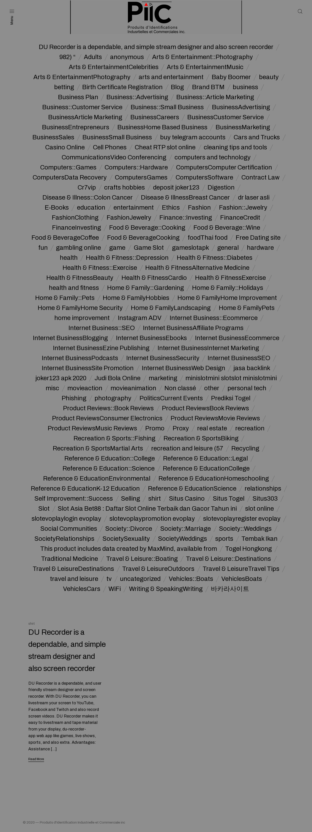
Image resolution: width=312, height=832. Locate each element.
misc (52, 388)
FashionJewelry (129, 217)
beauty (269, 77)
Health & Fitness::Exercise (100, 267)
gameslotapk (190, 247)
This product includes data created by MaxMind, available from (128, 548)
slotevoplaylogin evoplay (66, 518)
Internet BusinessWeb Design (183, 368)
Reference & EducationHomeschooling (214, 478)
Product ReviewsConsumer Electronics (107, 418)
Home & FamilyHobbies (136, 297)
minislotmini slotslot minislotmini (231, 378)
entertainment (134, 207)
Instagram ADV (139, 318)
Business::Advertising (137, 97)
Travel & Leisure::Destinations (228, 558)
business (245, 87)
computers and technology (213, 157)
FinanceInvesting (76, 227)
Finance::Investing (185, 217)
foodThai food (207, 237)
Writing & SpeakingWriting (166, 588)
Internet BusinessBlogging (70, 338)
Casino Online (65, 147)
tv (109, 578)
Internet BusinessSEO (239, 358)
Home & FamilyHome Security (80, 307)
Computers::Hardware (136, 167)
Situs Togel (228, 498)
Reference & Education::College (109, 458)
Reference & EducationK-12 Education (85, 488)
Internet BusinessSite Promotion (88, 368)
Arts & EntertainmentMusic (205, 67)
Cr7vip (87, 187)
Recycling (245, 448)
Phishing (74, 398)
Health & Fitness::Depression (127, 257)
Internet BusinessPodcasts (80, 358)
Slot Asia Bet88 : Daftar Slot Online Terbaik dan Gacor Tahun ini (147, 508)
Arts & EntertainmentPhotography (81, 77)
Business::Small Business (167, 107)
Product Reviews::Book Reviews (108, 408)
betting (64, 87)
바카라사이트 (230, 588)
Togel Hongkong (248, 548)
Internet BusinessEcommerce (237, 338)
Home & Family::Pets (65, 297)
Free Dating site (258, 237)
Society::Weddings (245, 528)
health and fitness (74, 287)
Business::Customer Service (82, 107)
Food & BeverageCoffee (65, 237)
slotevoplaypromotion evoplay (152, 518)
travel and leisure (74, 578)
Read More (36, 759)
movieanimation (133, 388)
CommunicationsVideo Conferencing (114, 157)
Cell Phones (110, 147)
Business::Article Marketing (215, 97)
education (91, 207)
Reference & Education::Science (109, 468)
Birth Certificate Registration (122, 87)
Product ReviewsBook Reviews (205, 408)
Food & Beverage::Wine (226, 227)
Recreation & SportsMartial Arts (98, 448)
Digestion (221, 187)
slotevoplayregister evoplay (241, 518)
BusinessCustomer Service (225, 117)
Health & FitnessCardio (154, 277)
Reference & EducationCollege (206, 468)
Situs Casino (187, 498)
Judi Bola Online (117, 378)
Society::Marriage (185, 528)
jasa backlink (251, 368)
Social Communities (68, 528)
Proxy (181, 428)
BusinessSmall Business (117, 137)
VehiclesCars (81, 588)
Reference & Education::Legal (205, 458)
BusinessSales (53, 137)
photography (113, 398)
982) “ (67, 57)
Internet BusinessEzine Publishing (101, 348)
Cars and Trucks (257, 137)
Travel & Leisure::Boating (142, 558)
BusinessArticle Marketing (85, 117)
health (69, 257)
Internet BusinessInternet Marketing (208, 348)
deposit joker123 (176, 187)
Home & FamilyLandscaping (171, 307)
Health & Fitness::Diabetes (214, 257)
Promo (154, 428)
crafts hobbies (124, 187)
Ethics (171, 207)
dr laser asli (254, 197)
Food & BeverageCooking (143, 237)
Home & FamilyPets (247, 307)
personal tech (246, 388)
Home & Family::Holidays (227, 287)
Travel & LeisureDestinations (73, 568)
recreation (249, 428)
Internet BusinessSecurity (162, 358)
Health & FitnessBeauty (79, 277)
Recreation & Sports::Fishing (114, 438)
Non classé (180, 388)
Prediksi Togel (230, 398)
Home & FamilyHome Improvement (227, 297)
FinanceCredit (240, 217)
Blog (177, 87)
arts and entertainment (171, 77)
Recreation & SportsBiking (201, 438)
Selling (130, 498)
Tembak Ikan (259, 538)
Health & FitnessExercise (230, 277)
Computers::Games (68, 167)
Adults (93, 57)
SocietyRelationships (64, 538)
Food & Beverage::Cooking (147, 227)
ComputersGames (141, 177)
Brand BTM (208, 87)
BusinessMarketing (243, 127)
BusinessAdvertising (241, 107)
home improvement (82, 318)
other (211, 388)
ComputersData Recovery (70, 177)
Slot (44, 508)
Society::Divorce (128, 528)
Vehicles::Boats (191, 578)
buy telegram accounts (192, 137)
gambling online (78, 247)
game (117, 247)
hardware (260, 247)
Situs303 (265, 498)
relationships (263, 488)
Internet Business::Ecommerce (214, 318)
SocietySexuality (126, 538)
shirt (154, 498)
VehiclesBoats (241, 578)
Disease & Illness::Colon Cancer (87, 197)
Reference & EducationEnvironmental (96, 478)
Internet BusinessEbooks (151, 338)
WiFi (114, 588)
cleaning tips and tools (235, 147)
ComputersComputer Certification (224, 167)
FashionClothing (75, 217)
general (228, 247)
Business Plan (78, 97)
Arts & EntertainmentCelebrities (114, 67)
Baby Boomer (231, 77)
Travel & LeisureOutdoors (158, 568)
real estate (212, 428)
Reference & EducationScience (192, 488)
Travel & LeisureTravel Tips (241, 568)
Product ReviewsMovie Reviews (215, 418)
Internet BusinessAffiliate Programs (193, 328)
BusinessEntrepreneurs (75, 127)
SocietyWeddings (182, 538)
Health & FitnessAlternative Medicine (197, 267)
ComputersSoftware (204, 177)
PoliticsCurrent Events (171, 398)
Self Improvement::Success (73, 498)
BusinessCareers (154, 117)
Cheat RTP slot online (165, 147)
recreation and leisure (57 (187, 448)
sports (224, 538)
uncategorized (140, 578)
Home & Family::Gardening (145, 287)
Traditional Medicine (69, 558)
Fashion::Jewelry (243, 207)
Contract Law (260, 177)
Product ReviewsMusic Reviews (92, 428)
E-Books (57, 207)
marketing (163, 378)
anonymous (127, 57)
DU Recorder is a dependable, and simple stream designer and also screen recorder (156, 47)
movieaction (84, 388)
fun (43, 247)
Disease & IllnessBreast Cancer (185, 197)
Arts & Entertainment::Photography (202, 57)
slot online (259, 508)
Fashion (199, 207)
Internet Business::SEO (102, 328)
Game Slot (149, 247)
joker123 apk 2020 (60, 378)
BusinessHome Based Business (162, 127)
